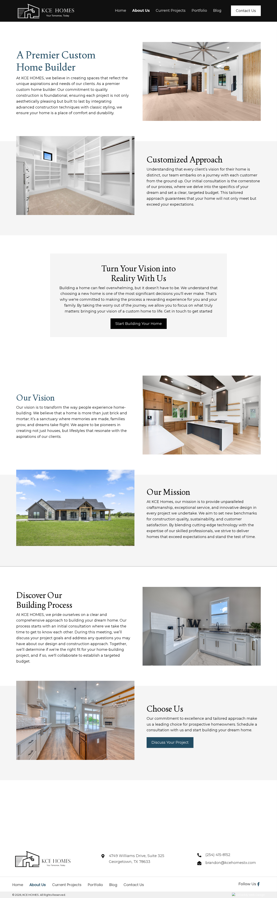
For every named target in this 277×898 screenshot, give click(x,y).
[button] (258, 884)
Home (17, 884)
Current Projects (67, 884)
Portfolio (95, 884)
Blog (113, 884)
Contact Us (133, 884)
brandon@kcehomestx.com (230, 862)
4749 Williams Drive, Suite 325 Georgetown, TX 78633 (136, 859)
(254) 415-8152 (217, 855)
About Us (37, 884)
